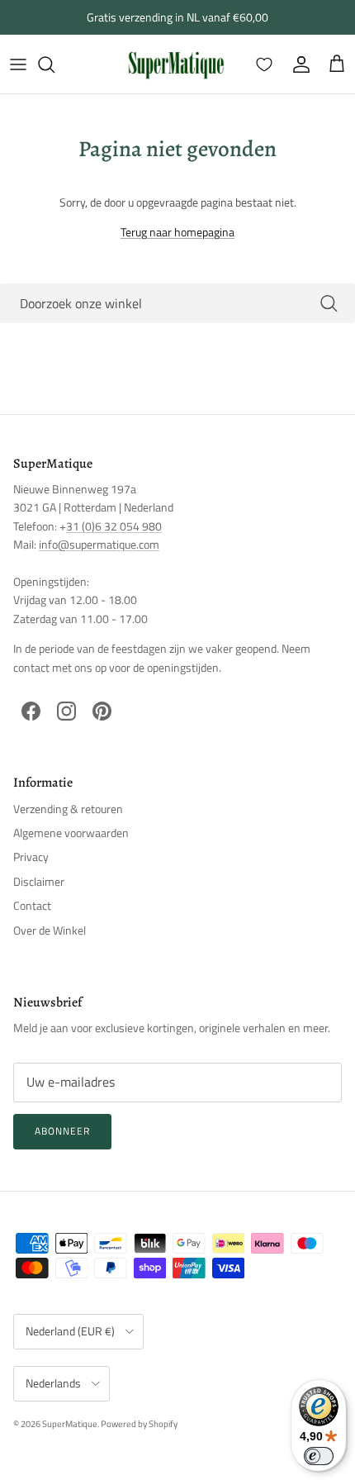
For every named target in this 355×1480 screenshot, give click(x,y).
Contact (32, 905)
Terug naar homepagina (177, 231)
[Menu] (18, 64)
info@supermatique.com (99, 544)
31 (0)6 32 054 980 (114, 526)
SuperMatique (69, 1423)
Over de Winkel (49, 930)
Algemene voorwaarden (71, 832)
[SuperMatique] (176, 64)
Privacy (31, 856)
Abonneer (62, 1131)
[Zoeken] (54, 64)
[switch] (319, 1456)
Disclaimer (38, 881)
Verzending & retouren (68, 808)
